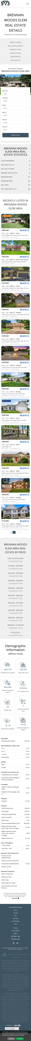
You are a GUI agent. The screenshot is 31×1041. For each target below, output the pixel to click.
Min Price (5, 90)
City (15, 916)
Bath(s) (4, 112)
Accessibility (15, 931)
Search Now (15, 135)
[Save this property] (27, 216)
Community (15, 921)
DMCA (15, 933)
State (15, 910)
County (15, 913)
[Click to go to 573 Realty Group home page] (5, 3)
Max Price (5, 98)
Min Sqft (4, 119)
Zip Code (15, 918)
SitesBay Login (15, 939)
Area (15, 924)
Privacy (15, 928)
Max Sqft (4, 126)
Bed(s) (4, 105)
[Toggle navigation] (27, 3)
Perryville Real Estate (15, 907)
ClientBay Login (15, 936)
